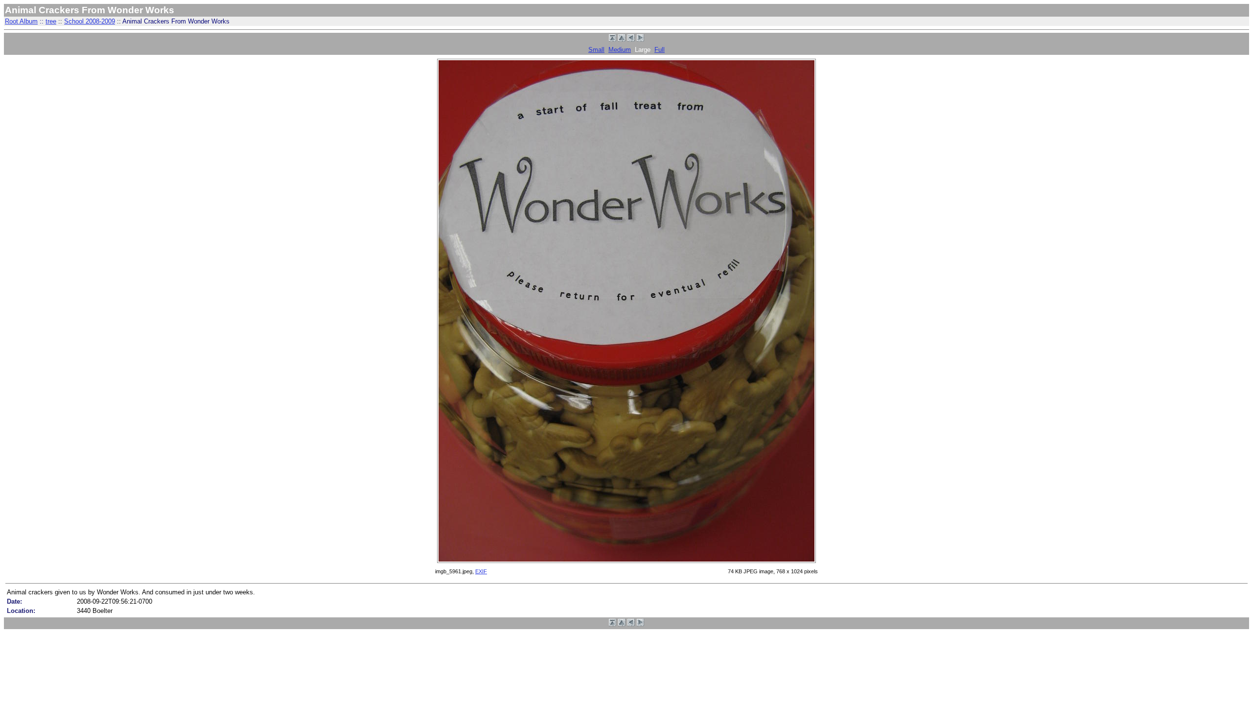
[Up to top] (612, 39)
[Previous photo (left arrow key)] (631, 39)
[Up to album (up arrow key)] (622, 39)
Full (659, 49)
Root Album (21, 21)
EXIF (481, 571)
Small (596, 49)
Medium (619, 49)
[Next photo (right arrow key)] (640, 39)
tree (51, 21)
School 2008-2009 (89, 21)
